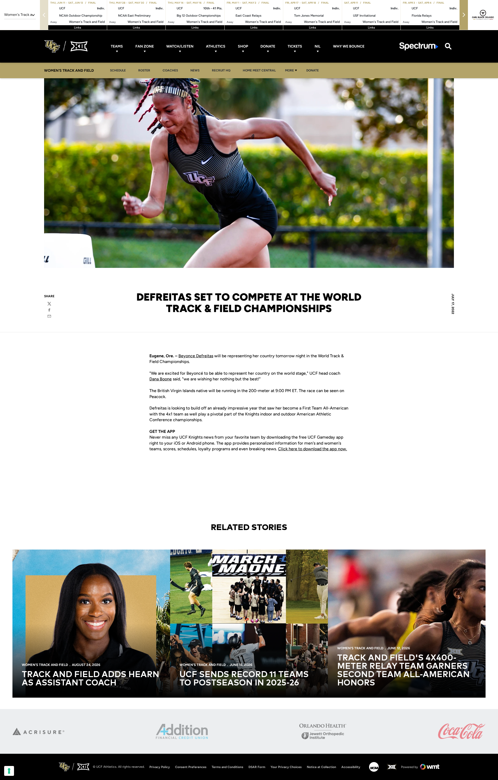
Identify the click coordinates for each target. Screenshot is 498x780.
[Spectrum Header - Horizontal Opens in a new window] (418, 46)
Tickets (295, 46)
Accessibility (350, 767)
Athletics (215, 46)
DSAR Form (256, 767)
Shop (243, 46)
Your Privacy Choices (286, 767)
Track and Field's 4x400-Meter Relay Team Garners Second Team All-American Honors (403, 670)
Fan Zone (144, 46)
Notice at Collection (321, 767)
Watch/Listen (179, 46)
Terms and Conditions (227, 767)
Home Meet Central (261, 70)
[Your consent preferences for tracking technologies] (9, 771)
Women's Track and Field (45, 665)
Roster (144, 70)
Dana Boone (160, 378)
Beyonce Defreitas (195, 355)
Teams (117, 46)
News (194, 70)
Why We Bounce (348, 46)
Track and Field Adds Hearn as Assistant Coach (90, 679)
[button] (464, 15)
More (289, 70)
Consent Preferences (190, 767)
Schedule (118, 70)
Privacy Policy (159, 767)
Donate (267, 46)
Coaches (170, 70)
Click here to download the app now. (312, 448)
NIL (318, 46)
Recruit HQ (222, 70)
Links (77, 27)
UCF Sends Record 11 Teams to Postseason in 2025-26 (244, 679)
